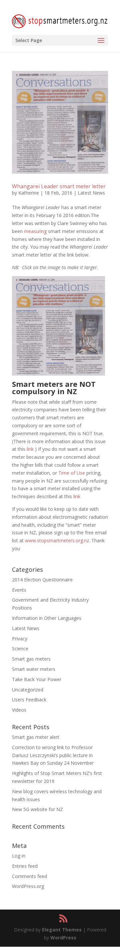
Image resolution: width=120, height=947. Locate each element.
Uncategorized (27, 689)
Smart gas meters (31, 659)
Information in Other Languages (46, 618)
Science (20, 648)
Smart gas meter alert (35, 737)
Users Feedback (29, 699)
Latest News (91, 193)
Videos (19, 710)
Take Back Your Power (36, 679)
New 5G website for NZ (37, 809)
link (30, 449)
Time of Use (71, 473)
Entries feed (25, 866)
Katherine (28, 193)
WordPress (63, 937)
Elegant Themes (62, 929)
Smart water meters (33, 669)
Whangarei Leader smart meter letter (59, 186)
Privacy (19, 638)
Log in (18, 856)
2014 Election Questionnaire (42, 579)
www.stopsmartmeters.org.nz (57, 540)
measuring (35, 231)
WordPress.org (28, 886)
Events (19, 590)
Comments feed (29, 876)
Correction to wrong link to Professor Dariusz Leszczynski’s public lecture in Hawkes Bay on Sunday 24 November (53, 755)
